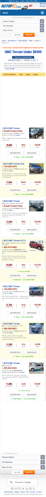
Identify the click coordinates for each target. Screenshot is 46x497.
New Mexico (17, 399)
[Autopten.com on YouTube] (27, 488)
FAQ (27, 492)
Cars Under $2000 (27, 356)
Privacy (32, 492)
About (23, 492)
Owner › (18, 135)
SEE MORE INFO (15, 153)
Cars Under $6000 (27, 317)
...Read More (8, 68)
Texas (17, 157)
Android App (8, 492)
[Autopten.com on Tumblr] (30, 488)
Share (44, 3)
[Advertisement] (23, 101)
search (29, 35)
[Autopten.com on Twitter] (23, 488)
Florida (17, 234)
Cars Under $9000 (27, 157)
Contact (39, 492)
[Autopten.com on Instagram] (19, 488)
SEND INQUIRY (32, 153)
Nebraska (17, 280)
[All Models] (23, 26)
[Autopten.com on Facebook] (12, 488)
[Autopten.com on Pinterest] (16, 488)
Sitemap (16, 492)
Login (43, 6)
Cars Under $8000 (27, 194)
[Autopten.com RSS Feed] (34, 488)
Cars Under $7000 (28, 280)
